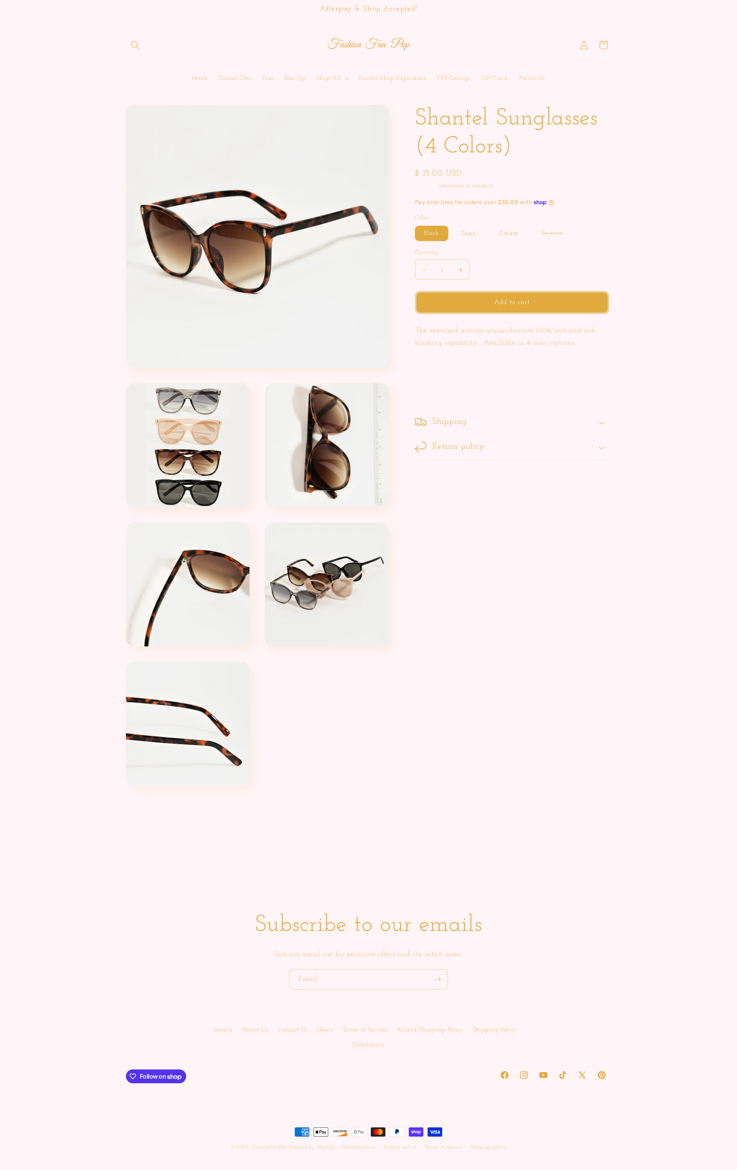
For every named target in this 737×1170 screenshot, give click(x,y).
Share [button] (433, 388)
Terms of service (443, 1147)
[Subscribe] (438, 979)
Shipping (426, 185)
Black (432, 233)
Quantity (427, 252)
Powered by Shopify (312, 1147)
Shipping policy (488, 1147)
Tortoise (556, 235)
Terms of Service (365, 1029)
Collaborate (368, 1044)
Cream (509, 233)
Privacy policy (399, 1147)
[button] (135, 45)
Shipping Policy (495, 1029)
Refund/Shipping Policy (430, 1029)
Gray (469, 233)
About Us (255, 1029)
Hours (325, 1029)
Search (223, 1029)
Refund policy (359, 1147)
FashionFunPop (269, 1147)
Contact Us (293, 1029)
